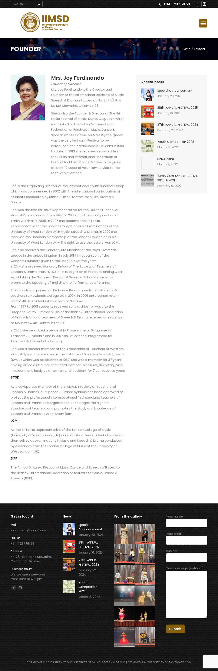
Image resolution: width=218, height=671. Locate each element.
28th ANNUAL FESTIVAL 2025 (177, 108)
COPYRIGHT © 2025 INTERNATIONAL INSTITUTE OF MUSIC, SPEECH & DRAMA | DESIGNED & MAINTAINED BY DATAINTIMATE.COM (109, 662)
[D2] (145, 616)
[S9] (124, 534)
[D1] (124, 637)
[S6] (124, 554)
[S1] (145, 596)
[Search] (38, 4)
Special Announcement (174, 90)
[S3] (145, 575)
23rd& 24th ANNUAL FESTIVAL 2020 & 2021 (178, 178)
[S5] (145, 554)
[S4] (124, 575)
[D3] (124, 616)
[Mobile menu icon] (203, 23)
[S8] (145, 534)
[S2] (124, 596)
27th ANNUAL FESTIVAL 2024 (177, 125)
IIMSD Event (165, 159)
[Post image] (147, 94)
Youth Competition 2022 (175, 142)
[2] (145, 637)
